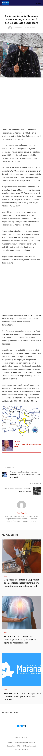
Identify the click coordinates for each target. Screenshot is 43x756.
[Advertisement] (21, 103)
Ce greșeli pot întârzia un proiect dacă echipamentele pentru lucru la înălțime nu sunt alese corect (21, 582)
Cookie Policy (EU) (13, 746)
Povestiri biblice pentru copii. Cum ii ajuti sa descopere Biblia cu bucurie (22, 696)
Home (10, 743)
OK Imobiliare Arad (29, 746)
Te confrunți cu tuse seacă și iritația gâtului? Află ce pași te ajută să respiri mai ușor (20, 639)
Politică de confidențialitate (25, 743)
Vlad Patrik (17, 28)
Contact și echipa (21, 749)
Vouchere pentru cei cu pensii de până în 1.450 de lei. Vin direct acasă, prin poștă (25, 474)
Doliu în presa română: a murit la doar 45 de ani (17, 490)
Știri (20, 12)
